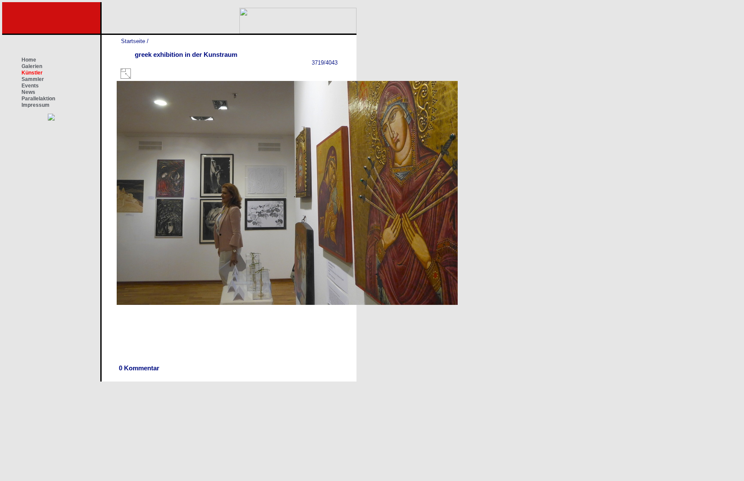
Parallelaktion (38, 99)
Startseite (133, 41)
